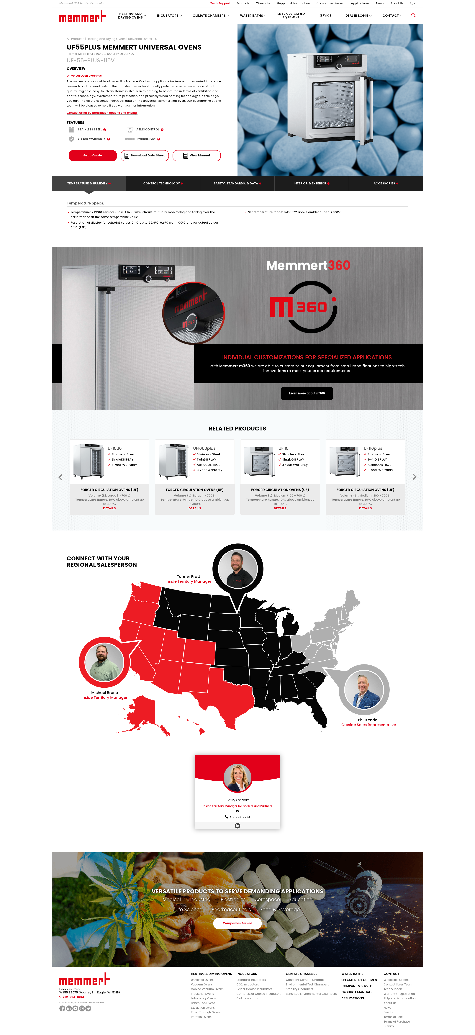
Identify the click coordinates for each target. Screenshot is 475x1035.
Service (325, 15)
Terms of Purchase (397, 1021)
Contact (391, 973)
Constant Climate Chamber (306, 980)
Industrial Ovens (202, 994)
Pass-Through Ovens (206, 1012)
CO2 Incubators (248, 984)
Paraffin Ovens (201, 1017)
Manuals (243, 3)
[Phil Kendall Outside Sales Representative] (364, 689)
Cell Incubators (247, 998)
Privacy (389, 1026)
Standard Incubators (251, 980)
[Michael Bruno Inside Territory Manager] (104, 662)
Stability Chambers (299, 989)
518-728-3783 (240, 816)
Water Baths (251, 15)
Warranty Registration (399, 994)
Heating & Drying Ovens (211, 973)
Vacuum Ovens (202, 984)
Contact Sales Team (398, 984)
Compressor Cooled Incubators (259, 994)
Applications (360, 3)
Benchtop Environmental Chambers (311, 994)
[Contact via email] (237, 811)
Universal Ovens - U (142, 38)
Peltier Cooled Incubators (254, 989)
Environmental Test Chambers (307, 984)
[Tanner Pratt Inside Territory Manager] (238, 569)
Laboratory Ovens (203, 998)
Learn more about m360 (307, 393)
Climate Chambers (209, 15)
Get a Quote (92, 155)
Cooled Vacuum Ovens (207, 989)
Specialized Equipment (360, 980)
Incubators (167, 15)
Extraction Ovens (203, 1007)
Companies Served (331, 3)
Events (388, 1012)
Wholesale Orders (396, 980)
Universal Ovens (202, 980)
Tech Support (220, 3)
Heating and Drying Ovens (130, 15)
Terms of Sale (393, 1017)
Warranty (263, 3)
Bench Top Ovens (203, 1003)
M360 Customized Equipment (291, 15)
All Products (75, 38)
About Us (397, 3)
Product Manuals (356, 992)
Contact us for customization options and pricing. (102, 113)
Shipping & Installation (293, 3)
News (380, 3)
